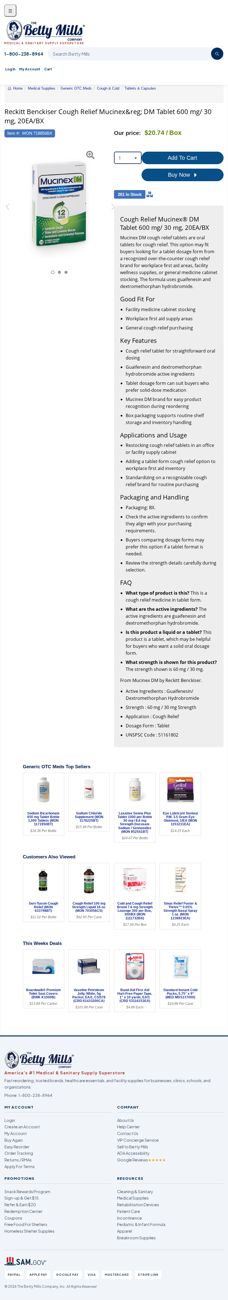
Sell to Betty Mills (132, 1146)
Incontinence (129, 1217)
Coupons (13, 1217)
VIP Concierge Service (138, 1140)
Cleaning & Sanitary (135, 1191)
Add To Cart (182, 158)
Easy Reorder (16, 1146)
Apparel (124, 1230)
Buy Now (180, 175)
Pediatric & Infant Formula (141, 1224)
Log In (10, 69)
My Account (29, 69)
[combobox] (128, 158)
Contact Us (127, 1133)
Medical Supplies (133, 1197)
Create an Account (22, 1126)
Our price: (127, 133)
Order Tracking (18, 1153)
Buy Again (13, 1140)
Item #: (13, 133)
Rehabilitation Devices (138, 1204)
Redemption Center (23, 1211)
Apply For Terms (19, 1166)
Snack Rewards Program (27, 1191)
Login (9, 1120)
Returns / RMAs (18, 1159)
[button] (8, 210)
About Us (125, 1120)
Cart (48, 69)
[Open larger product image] (59, 203)
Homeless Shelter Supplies (29, 1230)
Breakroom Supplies (136, 1237)
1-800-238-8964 (23, 53)
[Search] (217, 54)
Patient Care (128, 1211)
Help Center (128, 1126)
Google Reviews (141, 1159)
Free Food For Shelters (25, 1224)
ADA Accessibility (133, 1153)
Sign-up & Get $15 (21, 1197)
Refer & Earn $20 (20, 1204)
